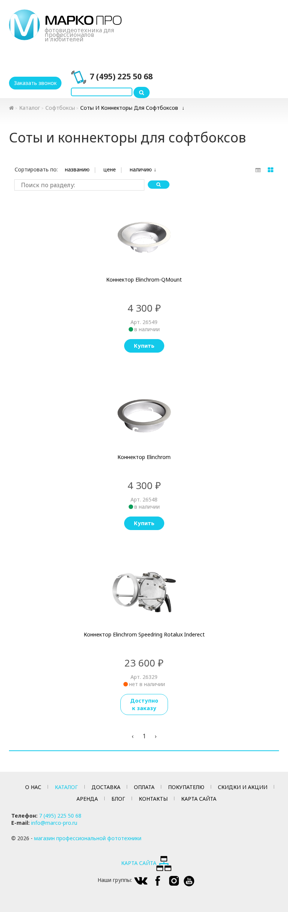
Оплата (144, 787)
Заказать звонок (35, 82)
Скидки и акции (242, 787)
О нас (33, 787)
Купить (144, 345)
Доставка (106, 787)
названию (77, 169)
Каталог (29, 107)
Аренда (87, 798)
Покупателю (186, 787)
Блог (118, 798)
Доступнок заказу (144, 704)
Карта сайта (198, 798)
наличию (141, 169)
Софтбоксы (60, 107)
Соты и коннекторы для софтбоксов (129, 107)
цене (110, 169)
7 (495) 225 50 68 (121, 76)
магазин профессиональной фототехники (87, 838)
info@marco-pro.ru (54, 822)
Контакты (153, 798)
